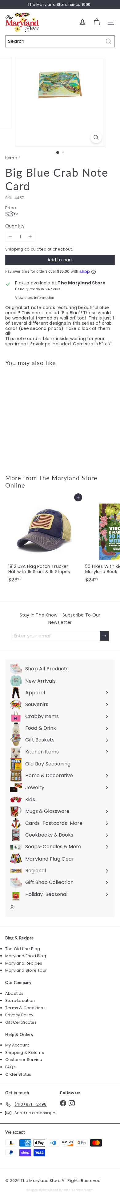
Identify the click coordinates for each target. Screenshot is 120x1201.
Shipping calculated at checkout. (39, 249)
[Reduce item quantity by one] (10, 237)
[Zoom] (96, 137)
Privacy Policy (19, 1015)
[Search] (108, 41)
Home (11, 158)
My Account (17, 1045)
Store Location (20, 1000)
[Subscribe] (104, 636)
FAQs (10, 1067)
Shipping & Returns (24, 1052)
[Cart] (97, 22)
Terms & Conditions (25, 1008)
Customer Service (23, 1059)
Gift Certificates (21, 1022)
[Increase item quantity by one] (30, 237)
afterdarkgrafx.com (79, 1190)
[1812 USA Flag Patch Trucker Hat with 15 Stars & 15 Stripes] (43, 541)
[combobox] (60, 41)
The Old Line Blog (22, 949)
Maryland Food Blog (25, 956)
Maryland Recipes (23, 963)
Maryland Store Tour (26, 970)
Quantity (15, 226)
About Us (14, 993)
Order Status (18, 1074)
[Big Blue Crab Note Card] (43, 416)
